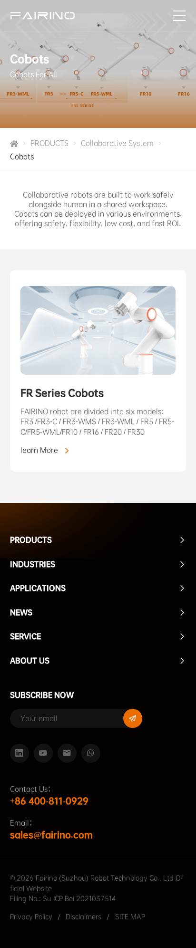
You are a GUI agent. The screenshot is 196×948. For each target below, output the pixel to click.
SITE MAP (130, 916)
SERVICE (25, 636)
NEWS (21, 612)
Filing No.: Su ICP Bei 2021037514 (63, 898)
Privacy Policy (31, 916)
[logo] (42, 15)
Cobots (22, 156)
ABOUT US (29, 660)
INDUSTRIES (32, 564)
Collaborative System (117, 143)
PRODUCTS (49, 143)
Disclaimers (84, 916)
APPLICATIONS (38, 588)
